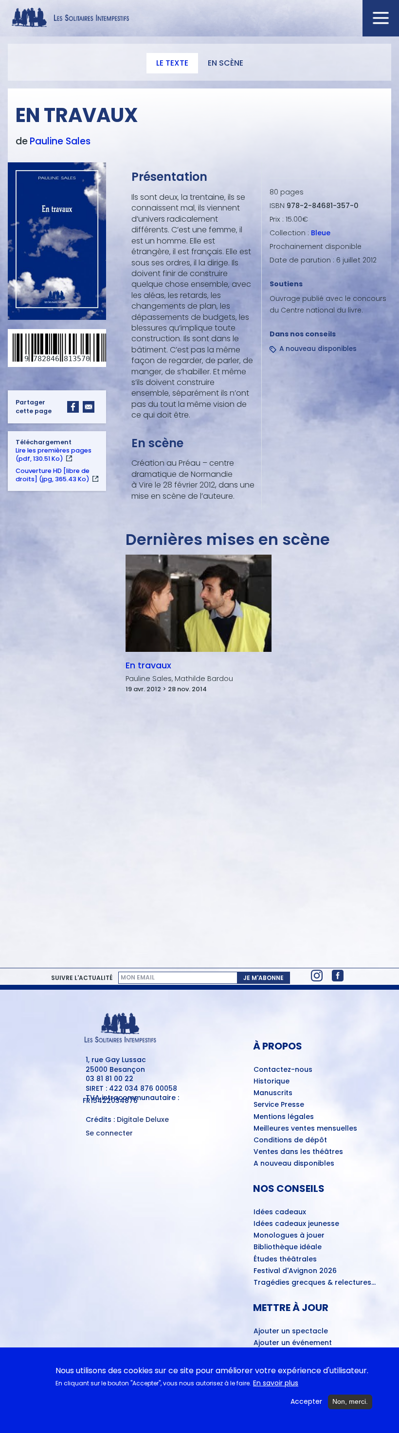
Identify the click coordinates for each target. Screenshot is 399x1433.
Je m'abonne (263, 978)
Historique (272, 1081)
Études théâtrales (285, 1259)
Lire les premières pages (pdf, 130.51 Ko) (53, 454)
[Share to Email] (88, 407)
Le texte (172, 63)
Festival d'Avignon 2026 (295, 1271)
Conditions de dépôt (290, 1140)
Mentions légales (284, 1117)
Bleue (320, 233)
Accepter (306, 1401)
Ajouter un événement (293, 1343)
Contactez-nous (283, 1070)
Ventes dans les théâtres (298, 1152)
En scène (225, 63)
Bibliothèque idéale (288, 1247)
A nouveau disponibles (318, 348)
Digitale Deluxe (143, 1119)
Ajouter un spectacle (291, 1331)
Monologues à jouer (289, 1235)
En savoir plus (275, 1383)
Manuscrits (273, 1093)
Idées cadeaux (280, 1212)
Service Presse (279, 1105)
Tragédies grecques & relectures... (315, 1282)
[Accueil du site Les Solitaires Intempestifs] (199, 18)
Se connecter (109, 1133)
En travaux (148, 665)
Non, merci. (350, 1401)
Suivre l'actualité (81, 978)
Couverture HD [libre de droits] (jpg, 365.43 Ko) (53, 475)
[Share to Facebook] (73, 407)
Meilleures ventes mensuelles (305, 1128)
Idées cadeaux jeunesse (296, 1224)
